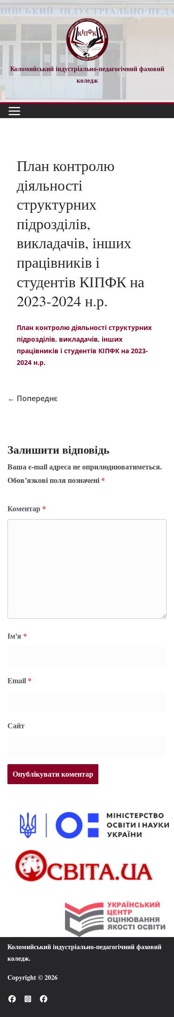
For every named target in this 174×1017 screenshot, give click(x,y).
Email (19, 680)
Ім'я (17, 635)
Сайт (16, 725)
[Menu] (14, 111)
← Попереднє (32, 398)
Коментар (26, 508)
